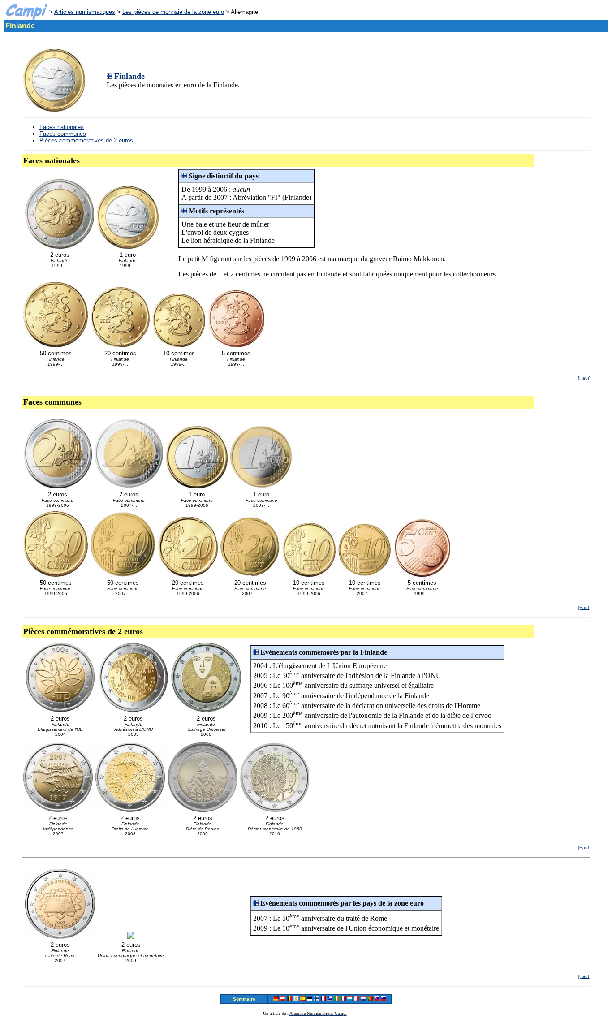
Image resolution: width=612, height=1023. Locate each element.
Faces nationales (61, 127)
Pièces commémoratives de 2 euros (86, 140)
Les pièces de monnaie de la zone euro (173, 12)
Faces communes (62, 133)
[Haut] (584, 378)
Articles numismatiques (84, 12)
